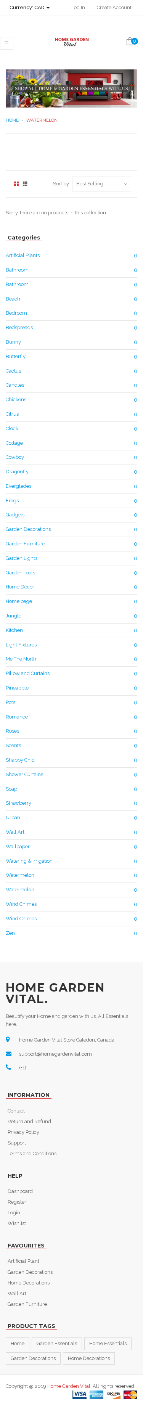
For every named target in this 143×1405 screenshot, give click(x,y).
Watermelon (20, 875)
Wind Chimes (21, 904)
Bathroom (17, 270)
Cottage (14, 443)
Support (17, 1143)
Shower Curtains (24, 774)
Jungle (13, 616)
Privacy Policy (23, 1132)
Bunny (13, 342)
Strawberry (18, 803)
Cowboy (15, 457)
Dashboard (20, 1191)
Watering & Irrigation (29, 861)
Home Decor (20, 587)
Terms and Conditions (32, 1153)
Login (14, 1212)
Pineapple (17, 688)
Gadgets (15, 515)
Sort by (61, 183)
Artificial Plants (23, 255)
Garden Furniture (25, 544)
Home (12, 120)
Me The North (21, 659)
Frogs (12, 500)
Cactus (13, 371)
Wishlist (17, 1223)
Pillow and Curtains (28, 673)
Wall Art (15, 832)
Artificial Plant (23, 1261)
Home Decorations (29, 1283)
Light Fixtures (21, 645)
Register (17, 1202)
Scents (13, 745)
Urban (13, 817)
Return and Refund (29, 1121)
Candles (15, 385)
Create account (114, 7)
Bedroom (16, 313)
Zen (10, 933)
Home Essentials (108, 1343)
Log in (78, 7)
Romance (17, 717)
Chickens (16, 399)
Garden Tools (20, 573)
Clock (12, 428)
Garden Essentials (57, 1343)
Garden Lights (21, 558)
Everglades (18, 486)
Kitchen (14, 630)
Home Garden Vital (68, 1386)
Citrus (12, 414)
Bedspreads (19, 327)
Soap (11, 789)
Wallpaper (18, 846)
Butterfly (16, 356)
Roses (12, 731)
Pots (10, 702)
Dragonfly (17, 471)
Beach (13, 299)
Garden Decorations (28, 529)
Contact (16, 1111)
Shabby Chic (20, 760)
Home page (19, 601)
